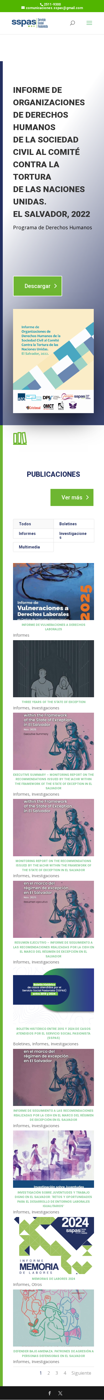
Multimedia (29, 547)
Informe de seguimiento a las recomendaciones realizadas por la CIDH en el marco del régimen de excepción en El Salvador (53, 1115)
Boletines (68, 524)
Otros (37, 1284)
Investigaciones (73, 535)
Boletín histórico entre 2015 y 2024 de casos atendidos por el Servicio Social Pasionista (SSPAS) (53, 1033)
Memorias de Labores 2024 (53, 1279)
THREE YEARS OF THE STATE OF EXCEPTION (53, 702)
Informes (27, 533)
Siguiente (81, 1373)
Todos (25, 524)
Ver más (72, 497)
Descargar (37, 286)
